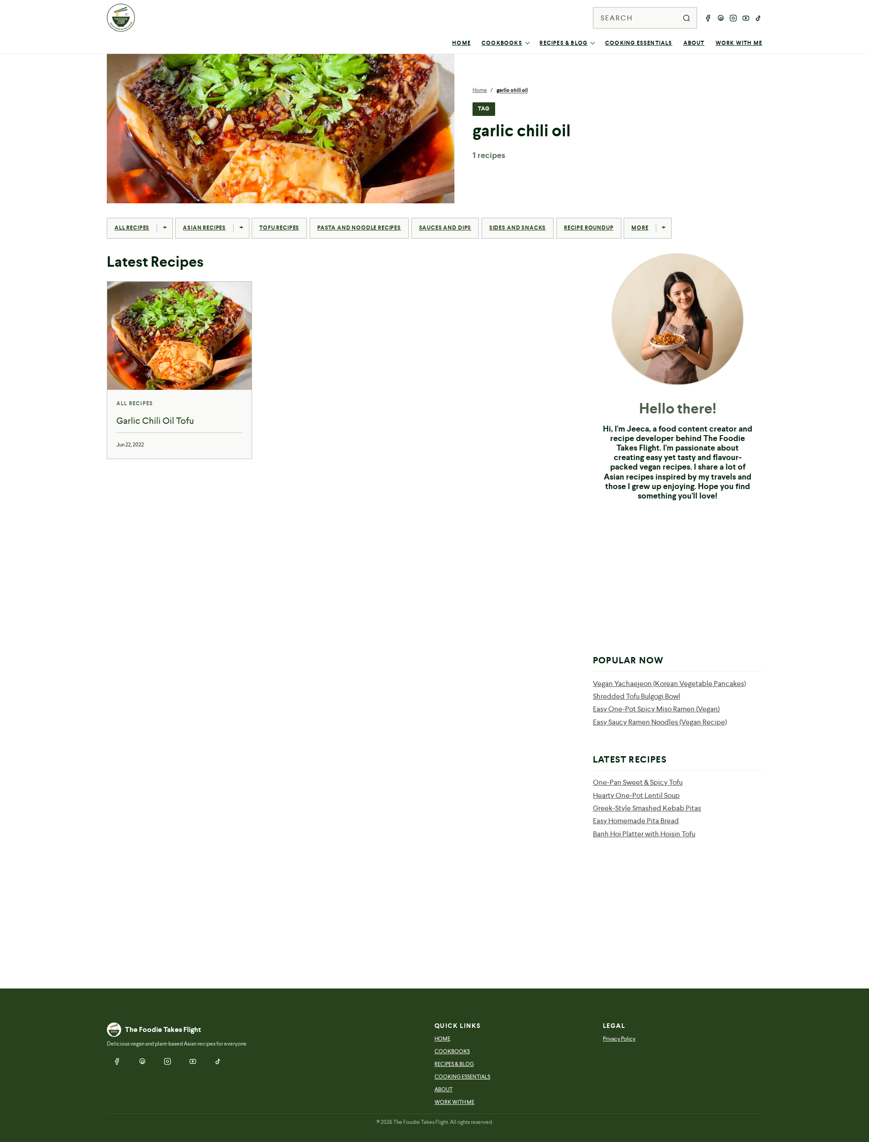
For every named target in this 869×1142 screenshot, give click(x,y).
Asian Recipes (204, 227)
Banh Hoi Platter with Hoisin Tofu (644, 834)
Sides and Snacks (517, 227)
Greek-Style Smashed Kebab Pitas (647, 808)
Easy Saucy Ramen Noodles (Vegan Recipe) (660, 722)
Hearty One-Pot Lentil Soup (636, 795)
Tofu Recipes (279, 227)
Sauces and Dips (445, 227)
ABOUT (694, 43)
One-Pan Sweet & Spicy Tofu (638, 782)
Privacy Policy (619, 1038)
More (639, 227)
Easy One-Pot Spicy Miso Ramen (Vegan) (656, 709)
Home (480, 90)
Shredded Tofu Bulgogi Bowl (636, 696)
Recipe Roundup (589, 227)
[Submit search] (687, 18)
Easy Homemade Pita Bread (636, 820)
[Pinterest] (720, 18)
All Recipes (132, 227)
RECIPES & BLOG (563, 43)
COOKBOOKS (502, 43)
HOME (461, 43)
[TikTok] (758, 18)
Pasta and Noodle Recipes (359, 227)
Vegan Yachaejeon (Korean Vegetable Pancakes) (669, 683)
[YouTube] (746, 18)
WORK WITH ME (739, 43)
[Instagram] (733, 18)
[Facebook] (707, 18)
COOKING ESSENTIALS (639, 43)
